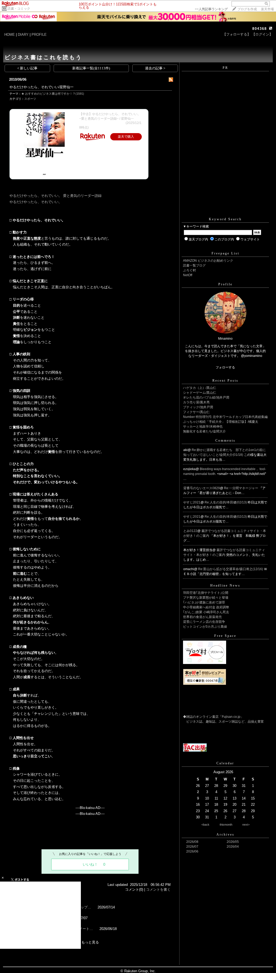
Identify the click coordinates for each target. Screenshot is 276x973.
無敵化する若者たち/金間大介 (204, 431)
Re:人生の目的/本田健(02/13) (226, 502)
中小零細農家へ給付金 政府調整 (206, 607)
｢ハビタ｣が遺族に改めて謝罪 (204, 602)
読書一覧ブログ (194, 265)
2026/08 (192, 842)
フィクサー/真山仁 (196, 412)
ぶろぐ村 (189, 270)
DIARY (23, 35)
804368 (259, 29)
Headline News (225, 585)
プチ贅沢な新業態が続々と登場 (205, 597)
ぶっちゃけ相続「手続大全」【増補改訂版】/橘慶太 (220, 422)
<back (205, 824)
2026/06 (192, 851)
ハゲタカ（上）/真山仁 (199, 388)
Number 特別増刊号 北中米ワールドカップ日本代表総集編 (225, 417)
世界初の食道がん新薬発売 (202, 617)
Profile (225, 284)
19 (225, 804)
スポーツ (30, 98)
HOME (9, 35)
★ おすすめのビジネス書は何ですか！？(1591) (52, 93)
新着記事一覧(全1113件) (91, 68)
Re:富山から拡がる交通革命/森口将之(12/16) (231, 569)
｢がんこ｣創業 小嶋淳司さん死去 (206, 612)
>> (211, 9)
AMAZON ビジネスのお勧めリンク (208, 260)
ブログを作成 (247, 9)
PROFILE (39, 35)
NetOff (187, 275)
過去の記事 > (155, 68)
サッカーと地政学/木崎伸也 (203, 426)
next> (246, 824)
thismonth (226, 824)
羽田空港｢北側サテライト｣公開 (205, 593)
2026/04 (233, 846)
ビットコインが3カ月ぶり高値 (205, 626)
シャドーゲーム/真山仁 (199, 393)
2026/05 (233, 842)
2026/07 (192, 846)
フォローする (225, 367)
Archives (225, 834)
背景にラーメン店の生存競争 (204, 622)
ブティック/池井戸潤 (198, 407)
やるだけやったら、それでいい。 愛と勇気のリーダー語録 (55, 196)
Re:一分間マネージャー (241, 488)
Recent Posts (225, 380)
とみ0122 (190, 531)
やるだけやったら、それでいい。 (35, 202)
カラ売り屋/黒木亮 (196, 402)
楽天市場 (267, 9)
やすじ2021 (192, 502)
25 (216, 811)
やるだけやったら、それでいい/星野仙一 (41, 87)
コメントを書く (158, 889)
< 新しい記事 (27, 68)
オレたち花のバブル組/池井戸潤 (206, 397)
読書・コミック (19, 8)
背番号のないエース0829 (201, 488)
